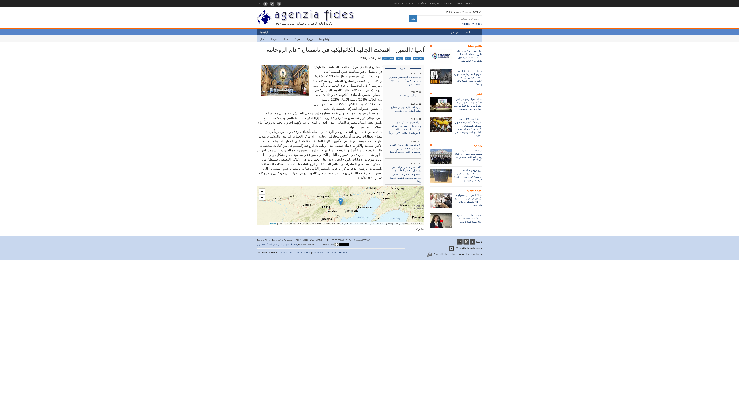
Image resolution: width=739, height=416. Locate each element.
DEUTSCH (446, 3)
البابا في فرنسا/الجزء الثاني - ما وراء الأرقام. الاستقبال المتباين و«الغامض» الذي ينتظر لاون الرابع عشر (468, 55)
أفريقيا (274, 39)
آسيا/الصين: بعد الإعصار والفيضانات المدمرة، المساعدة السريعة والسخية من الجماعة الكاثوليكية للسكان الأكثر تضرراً (405, 127)
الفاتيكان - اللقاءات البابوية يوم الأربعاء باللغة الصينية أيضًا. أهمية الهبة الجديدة (469, 218)
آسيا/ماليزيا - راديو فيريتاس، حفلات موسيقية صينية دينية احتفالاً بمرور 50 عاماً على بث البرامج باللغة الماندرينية (468, 103)
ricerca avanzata (472, 24)
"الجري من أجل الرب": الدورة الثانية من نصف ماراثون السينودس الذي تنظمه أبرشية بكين (405, 150)
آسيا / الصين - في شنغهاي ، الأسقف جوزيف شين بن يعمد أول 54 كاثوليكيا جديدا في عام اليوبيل (468, 199)
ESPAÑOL (421, 3)
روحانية (399, 58)
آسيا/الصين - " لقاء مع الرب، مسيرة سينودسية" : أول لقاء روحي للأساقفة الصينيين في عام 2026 (468, 155)
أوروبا (310, 39)
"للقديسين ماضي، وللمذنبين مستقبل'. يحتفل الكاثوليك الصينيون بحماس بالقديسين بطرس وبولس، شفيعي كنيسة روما (405, 174)
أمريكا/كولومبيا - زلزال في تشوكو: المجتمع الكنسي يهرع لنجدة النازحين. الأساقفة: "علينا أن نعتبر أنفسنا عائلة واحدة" (468, 77)
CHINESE (458, 3)
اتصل (467, 32)
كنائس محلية (418, 58)
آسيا (286, 39)
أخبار (262, 39)
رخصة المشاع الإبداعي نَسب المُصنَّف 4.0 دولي (277, 244)
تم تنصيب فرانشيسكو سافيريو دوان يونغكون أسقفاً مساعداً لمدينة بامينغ (405, 80)
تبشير (408, 58)
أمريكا (297, 39)
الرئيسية (264, 32)
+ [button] (262, 191)
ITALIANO (398, 3)
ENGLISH (409, 3)
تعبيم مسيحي (388, 58)
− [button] (262, 197)
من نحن (454, 32)
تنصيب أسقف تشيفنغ (410, 95)
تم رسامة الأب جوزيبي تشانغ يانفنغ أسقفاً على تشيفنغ (406, 109)
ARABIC (469, 3)
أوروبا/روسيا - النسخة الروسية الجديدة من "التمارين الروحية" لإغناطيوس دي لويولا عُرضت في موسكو (468, 175)
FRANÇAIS (434, 3)
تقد (413, 18)
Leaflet (273, 223)
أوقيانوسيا (324, 39)
